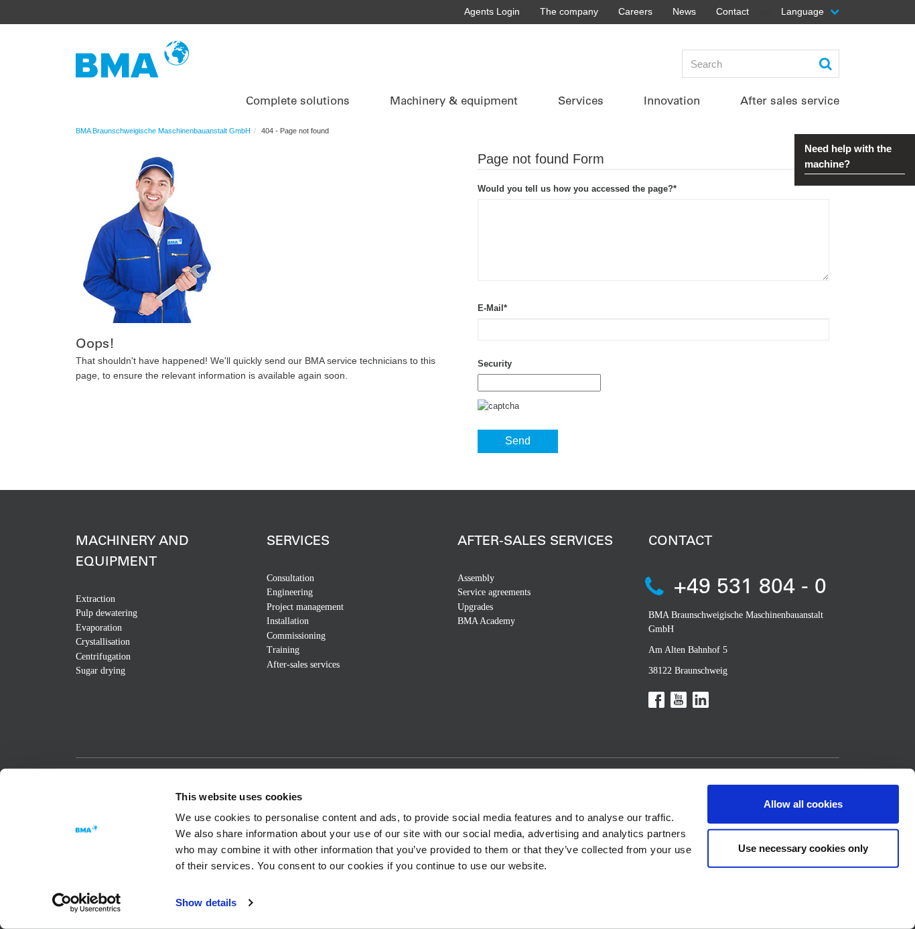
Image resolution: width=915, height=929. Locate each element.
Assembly (476, 578)
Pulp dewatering (106, 613)
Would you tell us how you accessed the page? (577, 189)
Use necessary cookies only (803, 847)
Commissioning (296, 636)
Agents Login (492, 11)
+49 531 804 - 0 (750, 585)
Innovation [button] (672, 100)
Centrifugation (103, 657)
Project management (305, 607)
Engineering (290, 592)
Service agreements (494, 592)
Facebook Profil (656, 700)
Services (298, 540)
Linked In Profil (701, 700)
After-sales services (303, 665)
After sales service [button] (789, 100)
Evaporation (99, 628)
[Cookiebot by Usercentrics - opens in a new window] (86, 903)
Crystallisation (103, 642)
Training (283, 650)
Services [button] (581, 100)
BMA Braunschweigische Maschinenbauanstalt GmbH (163, 131)
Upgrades (475, 607)
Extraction (95, 599)
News (684, 11)
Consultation (290, 578)
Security (495, 364)
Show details (205, 902)
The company (569, 11)
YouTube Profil (679, 700)
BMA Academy (486, 621)
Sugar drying (100, 671)
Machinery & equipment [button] (454, 100)
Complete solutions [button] (298, 100)
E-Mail (492, 308)
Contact (732, 11)
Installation (288, 621)
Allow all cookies (803, 804)
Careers (635, 11)
